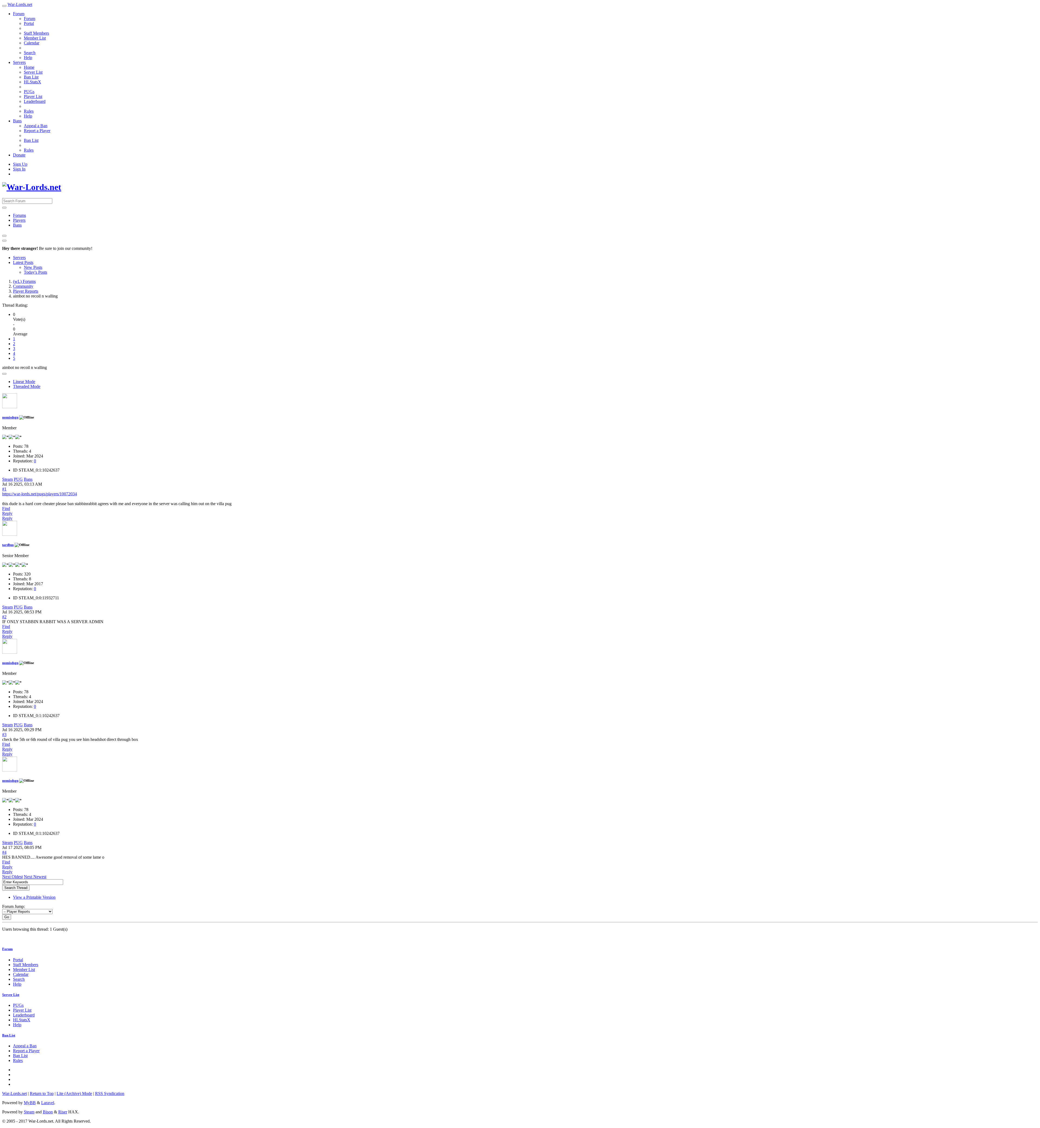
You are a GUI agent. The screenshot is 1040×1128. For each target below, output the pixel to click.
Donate (19, 155)
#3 (4, 734)
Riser (62, 1112)
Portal (29, 23)
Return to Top (42, 1093)
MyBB (30, 1102)
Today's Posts (35, 272)
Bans (17, 121)
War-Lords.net (20, 4)
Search (29, 52)
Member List (35, 38)
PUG (18, 479)
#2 (4, 616)
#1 (4, 489)
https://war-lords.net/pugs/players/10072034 (39, 494)
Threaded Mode (26, 386)
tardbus (8, 545)
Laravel (47, 1102)
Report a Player (37, 130)
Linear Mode (24, 381)
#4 (4, 852)
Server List (33, 72)
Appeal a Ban (35, 125)
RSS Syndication (109, 1093)
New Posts (33, 267)
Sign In (19, 169)
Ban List (31, 77)
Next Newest (35, 876)
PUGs (29, 91)
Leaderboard (35, 101)
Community (23, 286)
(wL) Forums (24, 281)
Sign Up (20, 164)
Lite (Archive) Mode (74, 1093)
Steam (7, 479)
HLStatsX (32, 82)
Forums (19, 215)
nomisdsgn (10, 417)
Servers (19, 62)
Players (19, 220)
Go (6, 917)
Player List (33, 96)
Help (28, 57)
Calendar (31, 43)
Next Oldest (12, 876)
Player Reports (25, 291)
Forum (18, 13)
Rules (29, 111)
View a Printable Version (34, 897)
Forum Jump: (13, 906)
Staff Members (36, 33)
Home (29, 67)
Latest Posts (23, 262)
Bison (48, 1112)
